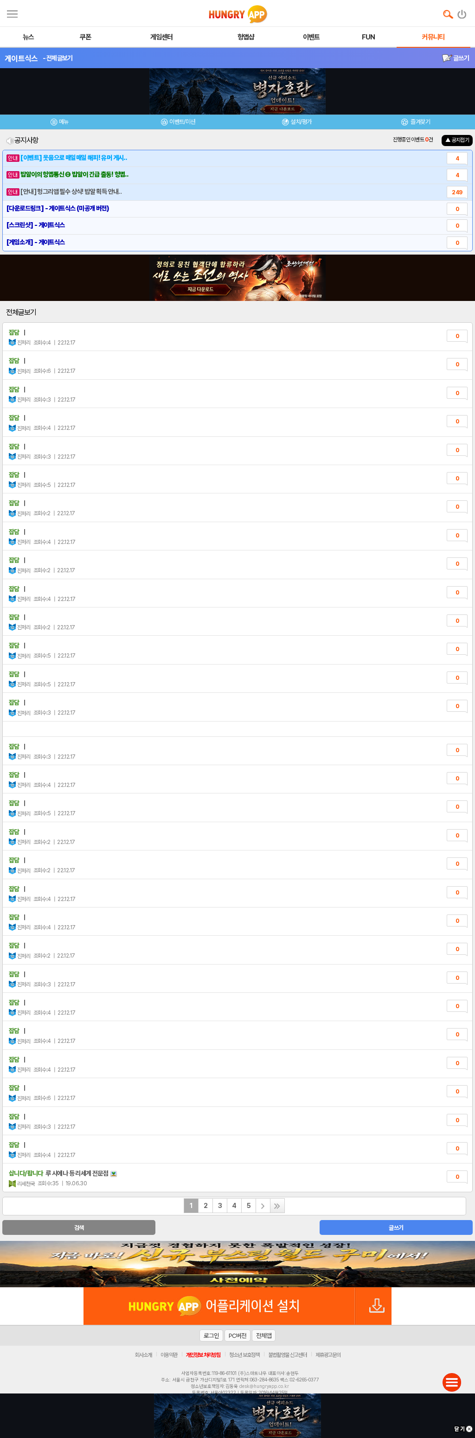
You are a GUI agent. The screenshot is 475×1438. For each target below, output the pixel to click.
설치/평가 (300, 121)
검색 (79, 1227)
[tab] (59, 123)
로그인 (211, 1335)
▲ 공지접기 (457, 140)
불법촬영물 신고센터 (287, 1355)
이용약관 (168, 1355)
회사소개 (143, 1355)
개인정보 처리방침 (203, 1355)
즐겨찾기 (420, 121)
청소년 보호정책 (244, 1355)
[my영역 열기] (12, 13)
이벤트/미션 (182, 121)
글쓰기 (460, 58)
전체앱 (263, 1335)
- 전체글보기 (58, 58)
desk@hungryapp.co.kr (264, 1386)
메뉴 (64, 121)
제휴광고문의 (327, 1355)
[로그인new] (462, 12)
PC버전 (237, 1335)
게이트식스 (21, 58)
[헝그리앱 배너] (237, 1264)
